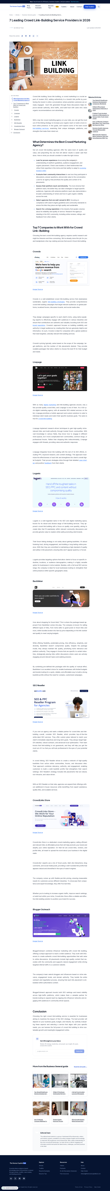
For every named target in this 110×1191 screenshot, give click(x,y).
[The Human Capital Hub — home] (17, 7)
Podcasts (62, 1168)
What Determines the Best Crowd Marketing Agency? (21, 99)
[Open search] (99, 7)
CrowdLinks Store (19, 126)
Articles (17, 15)
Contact (79, 6)
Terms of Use (78, 1187)
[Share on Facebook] (26, 35)
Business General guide (29, 15)
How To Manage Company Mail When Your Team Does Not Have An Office (101, 123)
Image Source (38, 289)
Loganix (16, 116)
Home (11, 15)
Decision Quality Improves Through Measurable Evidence (100, 129)
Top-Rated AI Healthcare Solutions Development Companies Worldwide (100, 102)
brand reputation (39, 325)
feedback (48, 463)
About (72, 6)
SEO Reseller (18, 123)
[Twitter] (15, 1178)
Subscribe (79, 1051)
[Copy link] (37, 35)
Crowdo (16, 110)
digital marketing (50, 405)
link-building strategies (56, 302)
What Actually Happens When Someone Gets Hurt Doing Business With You (100, 136)
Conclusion (16, 132)
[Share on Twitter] (22, 35)
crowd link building (45, 419)
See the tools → (75, 1)
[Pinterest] (24, 1178)
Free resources (64, 1173)
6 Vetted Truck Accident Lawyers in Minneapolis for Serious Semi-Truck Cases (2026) (101, 116)
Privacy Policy (88, 1187)
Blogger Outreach (19, 129)
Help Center (84, 1171)
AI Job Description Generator (68, 1171)
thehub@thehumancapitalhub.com (91, 1173)
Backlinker (17, 119)
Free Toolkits (89, 6)
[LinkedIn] (11, 1178)
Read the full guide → (80, 1066)
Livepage (17, 113)
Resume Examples (44, 1171)
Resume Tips (53, 6)
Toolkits (63, 6)
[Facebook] (19, 1178)
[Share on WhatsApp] (33, 35)
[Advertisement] (90, 64)
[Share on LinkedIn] (29, 35)
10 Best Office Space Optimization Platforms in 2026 (100, 108)
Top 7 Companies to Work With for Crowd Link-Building (21, 105)
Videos (62, 1165)
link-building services (41, 128)
